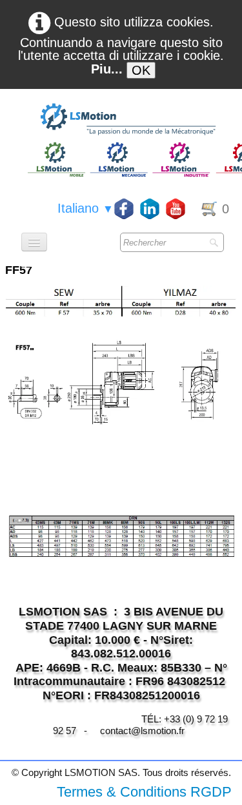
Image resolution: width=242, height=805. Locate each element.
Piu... (107, 69)
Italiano (85, 208)
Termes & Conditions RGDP (144, 792)
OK (141, 70)
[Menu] (34, 242)
